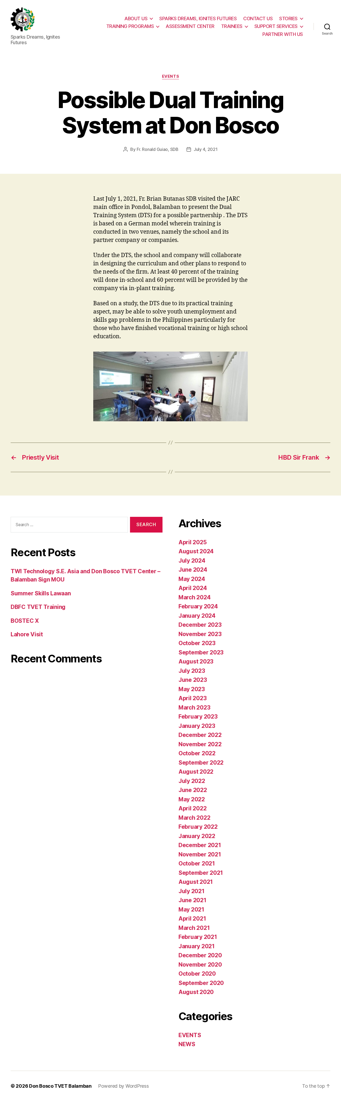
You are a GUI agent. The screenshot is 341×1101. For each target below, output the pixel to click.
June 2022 (192, 790)
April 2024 (192, 588)
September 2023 (201, 652)
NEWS (186, 1044)
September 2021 (200, 872)
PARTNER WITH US (282, 34)
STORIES (288, 18)
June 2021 (192, 900)
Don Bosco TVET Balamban (60, 1086)
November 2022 (200, 744)
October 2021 (196, 863)
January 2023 (196, 726)
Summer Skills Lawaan (41, 593)
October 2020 (197, 973)
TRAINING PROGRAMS (130, 26)
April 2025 (192, 542)
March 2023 (194, 707)
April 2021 (192, 918)
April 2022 (192, 808)
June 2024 (192, 569)
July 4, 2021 (206, 149)
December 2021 (199, 845)
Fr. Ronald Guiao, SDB (157, 149)
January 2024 (197, 615)
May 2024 (191, 579)
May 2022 (191, 799)
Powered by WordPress (123, 1086)
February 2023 (198, 716)
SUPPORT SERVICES (276, 26)
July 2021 (191, 891)
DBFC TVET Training (38, 607)
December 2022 (200, 735)
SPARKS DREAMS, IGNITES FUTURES (198, 18)
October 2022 (197, 753)
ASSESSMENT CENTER (190, 26)
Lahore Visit (27, 634)
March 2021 (194, 928)
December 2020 (200, 955)
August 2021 (195, 882)
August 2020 (196, 992)
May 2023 (191, 689)
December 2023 (200, 624)
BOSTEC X (25, 620)
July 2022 (191, 781)
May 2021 (191, 909)
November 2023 (200, 634)
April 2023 (192, 698)
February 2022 (198, 826)
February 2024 (198, 606)
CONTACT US (258, 18)
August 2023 (195, 661)
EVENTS (170, 76)
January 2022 (196, 836)
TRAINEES (231, 26)
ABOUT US (135, 18)
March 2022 (194, 817)
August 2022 (195, 771)
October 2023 (197, 643)
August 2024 (196, 551)
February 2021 (197, 937)
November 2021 (199, 854)
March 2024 (194, 597)
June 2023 (192, 680)
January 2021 (196, 946)
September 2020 (201, 983)
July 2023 (191, 670)
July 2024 (191, 560)
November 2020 (200, 964)
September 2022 (201, 762)
